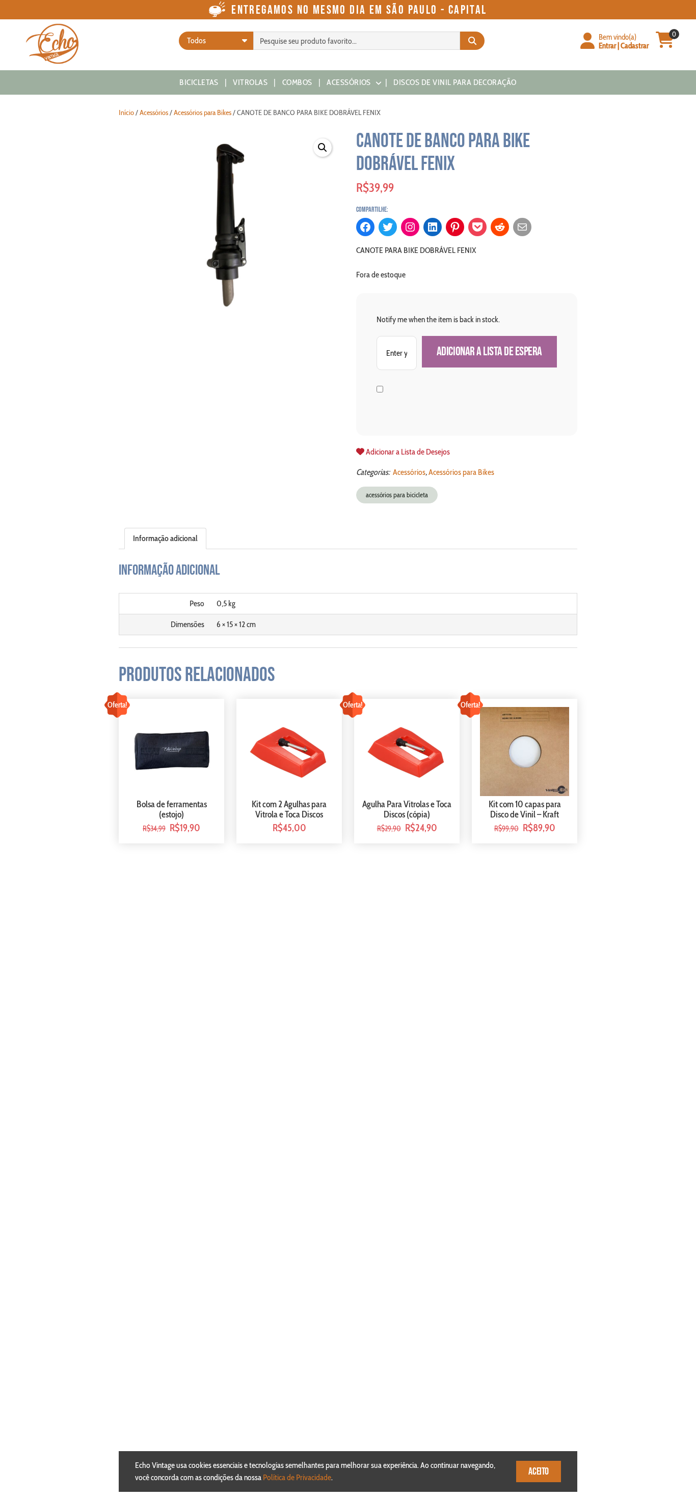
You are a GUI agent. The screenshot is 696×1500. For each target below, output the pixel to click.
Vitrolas (250, 82)
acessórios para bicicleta (397, 495)
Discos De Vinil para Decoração (454, 82)
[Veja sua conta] (587, 42)
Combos (297, 82)
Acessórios (349, 82)
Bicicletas (199, 82)
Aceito (538, 1471)
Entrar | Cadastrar (624, 45)
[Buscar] (472, 41)
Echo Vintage (52, 43)
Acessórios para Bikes (202, 112)
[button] (322, 147)
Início (126, 112)
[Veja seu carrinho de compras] (665, 44)
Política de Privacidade (297, 1477)
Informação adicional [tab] (165, 538)
